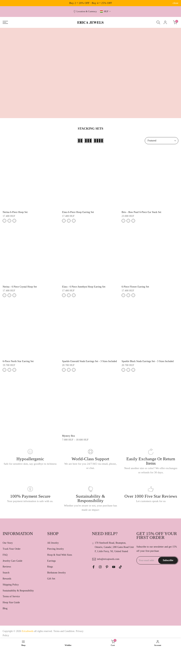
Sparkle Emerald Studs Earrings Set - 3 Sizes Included (89, 361)
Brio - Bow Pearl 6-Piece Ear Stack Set (141, 212)
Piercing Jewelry (55, 549)
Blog (5, 608)
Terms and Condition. (64, 631)
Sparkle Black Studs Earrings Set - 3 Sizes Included (148, 361)
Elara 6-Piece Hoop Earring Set (78, 212)
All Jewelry (53, 543)
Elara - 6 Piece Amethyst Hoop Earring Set (83, 286)
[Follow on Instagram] (100, 567)
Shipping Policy (11, 584)
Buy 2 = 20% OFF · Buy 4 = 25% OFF (90, 3)
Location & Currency (87, 11)
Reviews (7, 566)
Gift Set (51, 578)
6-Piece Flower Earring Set (135, 286)
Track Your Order (12, 549)
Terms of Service (11, 596)
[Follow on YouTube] (113, 567)
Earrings (51, 561)
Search (6, 572)
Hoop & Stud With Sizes (59, 555)
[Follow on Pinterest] (107, 567)
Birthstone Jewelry (56, 572)
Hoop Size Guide (11, 602)
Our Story (8, 543)
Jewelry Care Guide (12, 561)
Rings (50, 566)
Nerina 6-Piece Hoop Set (15, 212)
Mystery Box (68, 436)
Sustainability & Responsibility (18, 590)
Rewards (7, 578)
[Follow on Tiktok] (120, 567)
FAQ (5, 555)
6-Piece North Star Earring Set (18, 361)
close (5, 3)
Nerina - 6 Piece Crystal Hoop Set (20, 286)
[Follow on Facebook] (93, 567)
